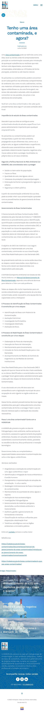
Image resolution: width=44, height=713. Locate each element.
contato (12, 532)
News (22, 22)
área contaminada (13, 55)
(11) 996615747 (28, 684)
